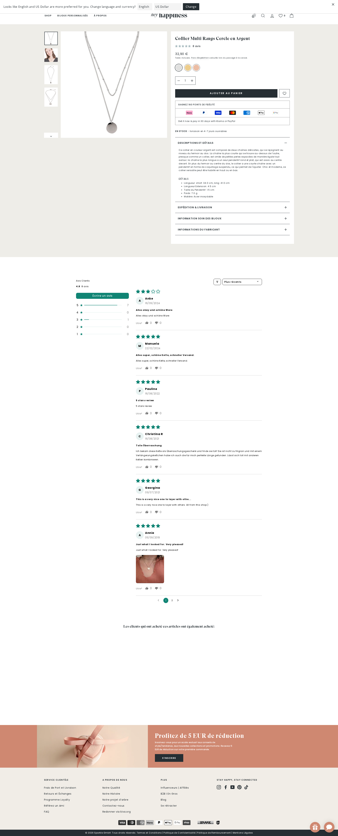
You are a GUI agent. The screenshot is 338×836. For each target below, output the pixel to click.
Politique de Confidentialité (179, 832)
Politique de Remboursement (214, 832)
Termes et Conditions (149, 832)
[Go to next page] (179, 600)
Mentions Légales (243, 832)
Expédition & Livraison (195, 207)
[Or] (188, 69)
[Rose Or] (197, 69)
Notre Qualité (111, 787)
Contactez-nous (113, 805)
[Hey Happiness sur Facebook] (226, 787)
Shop (48, 15)
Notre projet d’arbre (115, 799)
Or (187, 67)
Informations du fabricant (199, 229)
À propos (100, 15)
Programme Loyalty (57, 799)
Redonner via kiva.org (116, 811)
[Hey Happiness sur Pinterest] (239, 787)
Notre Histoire (111, 793)
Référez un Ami (54, 805)
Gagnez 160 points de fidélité (196, 104)
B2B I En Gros (169, 793)
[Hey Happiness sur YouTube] (232, 787)
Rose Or (196, 67)
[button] (183, 46)
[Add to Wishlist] (284, 93)
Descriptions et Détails (196, 143)
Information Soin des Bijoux (200, 218)
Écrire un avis (102, 296)
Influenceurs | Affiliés (175, 787)
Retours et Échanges (57, 793)
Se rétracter (169, 805)
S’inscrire (169, 758)
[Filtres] (217, 282)
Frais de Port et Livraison (60, 787)
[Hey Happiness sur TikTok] (246, 787)
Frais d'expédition (200, 58)
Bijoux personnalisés (72, 15)
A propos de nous (114, 779)
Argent (178, 67)
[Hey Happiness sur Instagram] (219, 787)
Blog (163, 799)
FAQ (46, 811)
